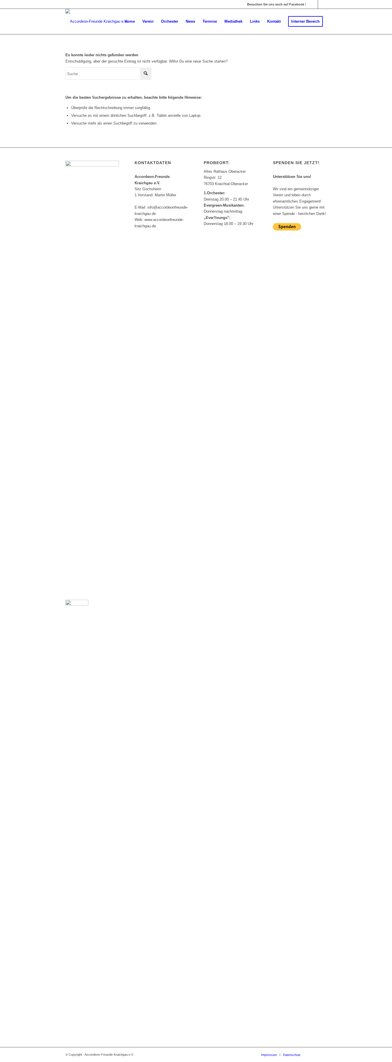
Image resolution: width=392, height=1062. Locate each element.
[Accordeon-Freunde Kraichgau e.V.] (96, 21)
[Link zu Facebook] (313, 4)
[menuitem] (130, 21)
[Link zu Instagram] (322, 4)
